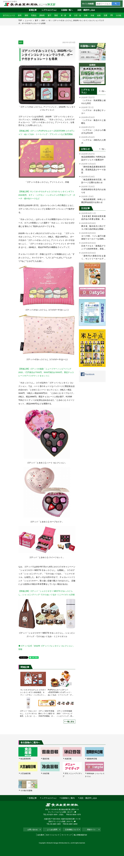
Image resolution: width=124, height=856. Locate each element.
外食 (92, 15)
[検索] (116, 3)
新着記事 (33, 9)
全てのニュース (9, 15)
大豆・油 (77, 15)
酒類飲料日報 (92, 758)
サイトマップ (67, 835)
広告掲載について (72, 829)
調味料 (42, 15)
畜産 (56, 15)
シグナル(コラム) (49, 9)
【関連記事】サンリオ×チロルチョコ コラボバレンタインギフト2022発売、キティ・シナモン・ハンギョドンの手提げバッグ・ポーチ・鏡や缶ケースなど (46, 195)
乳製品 (33, 15)
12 (49, 20)
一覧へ (103, 91)
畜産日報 (46, 758)
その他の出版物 (26, 790)
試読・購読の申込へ (88, 57)
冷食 (85, 15)
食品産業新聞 (25, 758)
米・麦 (63, 15)
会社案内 (40, 835)
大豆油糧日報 (25, 773)
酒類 (26, 15)
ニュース (28, 20)
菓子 (49, 15)
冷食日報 (46, 773)
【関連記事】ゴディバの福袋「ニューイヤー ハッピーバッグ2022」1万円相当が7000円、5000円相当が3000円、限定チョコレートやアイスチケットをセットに (46, 372)
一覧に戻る (70, 721)
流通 (105, 15)
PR (111, 15)
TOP (20, 20)
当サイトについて (53, 835)
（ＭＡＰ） (70, 812)
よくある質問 (52, 829)
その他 (118, 15)
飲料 (19, 15)
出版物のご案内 (68, 798)
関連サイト (91, 829)
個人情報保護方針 (80, 835)
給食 (99, 15)
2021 (43, 20)
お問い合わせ (32, 829)
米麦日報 (68, 758)
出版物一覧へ (67, 9)
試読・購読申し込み (86, 9)
